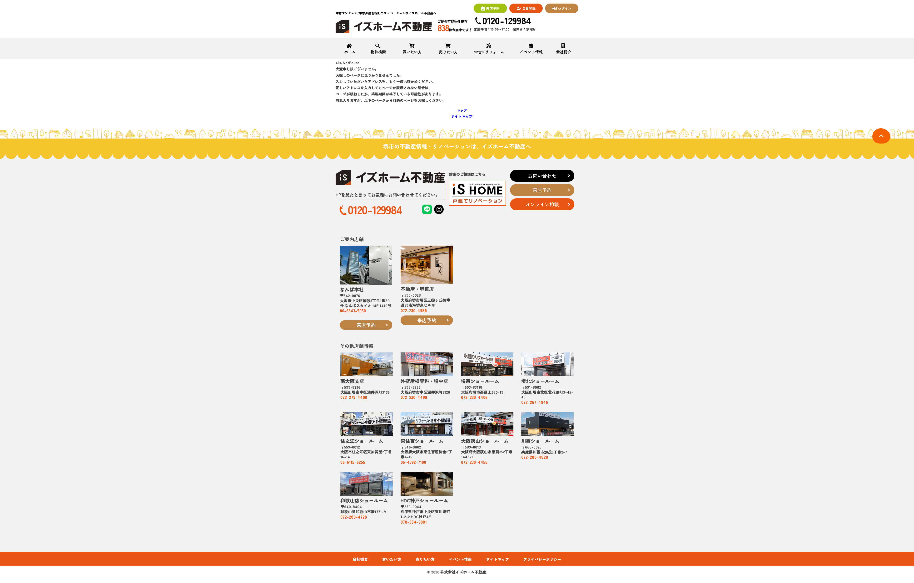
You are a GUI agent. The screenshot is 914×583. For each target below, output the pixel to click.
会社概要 (360, 559)
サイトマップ (461, 116)
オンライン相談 (542, 204)
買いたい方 (412, 51)
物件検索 (378, 51)
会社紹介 (563, 51)
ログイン (564, 8)
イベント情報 (531, 51)
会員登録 (529, 8)
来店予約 (493, 8)
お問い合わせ (542, 175)
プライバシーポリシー (542, 559)
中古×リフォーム (489, 51)
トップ (462, 110)
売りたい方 (448, 51)
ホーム (350, 51)
